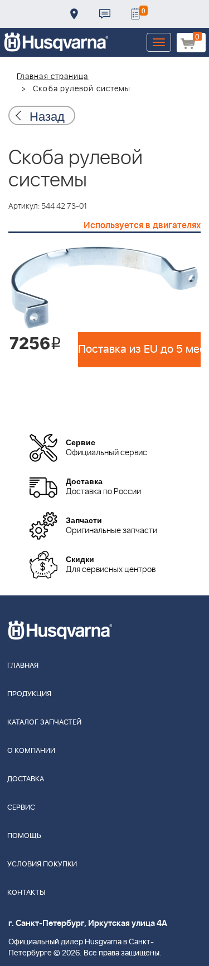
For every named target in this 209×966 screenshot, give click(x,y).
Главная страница (53, 76)
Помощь (24, 836)
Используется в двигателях (142, 225)
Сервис (21, 807)
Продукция (29, 694)
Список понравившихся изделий (135, 13)
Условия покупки (42, 864)
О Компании (31, 751)
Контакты (104, 13)
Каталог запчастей (44, 722)
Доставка (74, 13)
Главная (22, 666)
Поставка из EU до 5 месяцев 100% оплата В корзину (139, 349)
